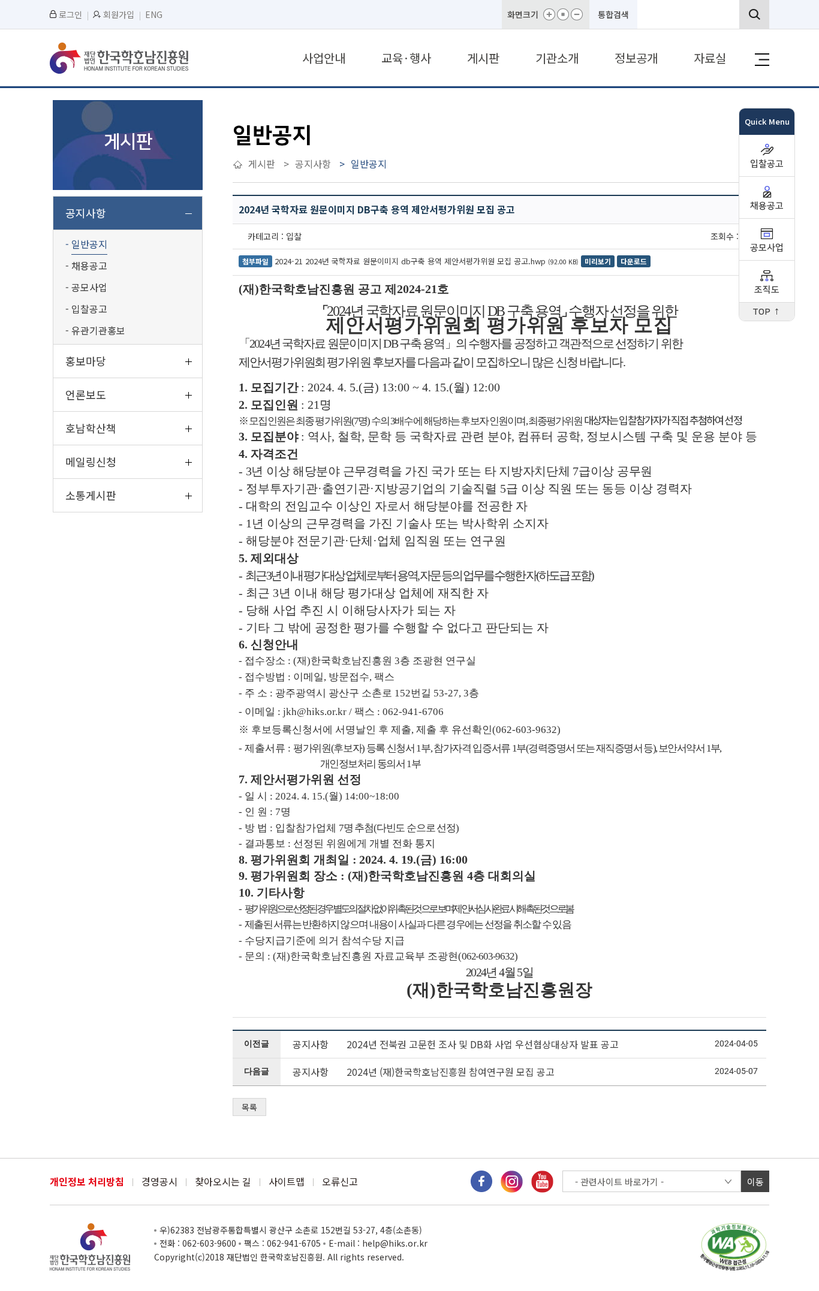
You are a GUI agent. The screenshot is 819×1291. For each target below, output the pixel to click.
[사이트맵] (762, 59)
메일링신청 (90, 461)
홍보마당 (85, 361)
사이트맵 (287, 1182)
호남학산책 (90, 428)
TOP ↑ (766, 312)
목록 (249, 1107)
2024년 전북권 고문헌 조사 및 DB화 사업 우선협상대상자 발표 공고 (483, 1044)
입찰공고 (767, 164)
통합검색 (613, 14)
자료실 (710, 58)
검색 (754, 14)
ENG (153, 14)
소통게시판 (90, 495)
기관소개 (557, 58)
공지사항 (85, 213)
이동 (755, 1181)
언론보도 (85, 394)
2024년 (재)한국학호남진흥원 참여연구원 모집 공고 (451, 1071)
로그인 (70, 14)
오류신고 (340, 1182)
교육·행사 (406, 58)
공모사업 (767, 248)
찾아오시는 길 (223, 1182)
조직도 (766, 290)
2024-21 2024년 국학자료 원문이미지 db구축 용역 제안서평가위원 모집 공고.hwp (410, 261)
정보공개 (636, 58)
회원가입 (118, 14)
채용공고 (767, 206)
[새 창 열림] (481, 1180)
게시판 (483, 58)
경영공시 (159, 1182)
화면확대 (549, 14)
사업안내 (323, 58)
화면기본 (563, 14)
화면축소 (577, 14)
